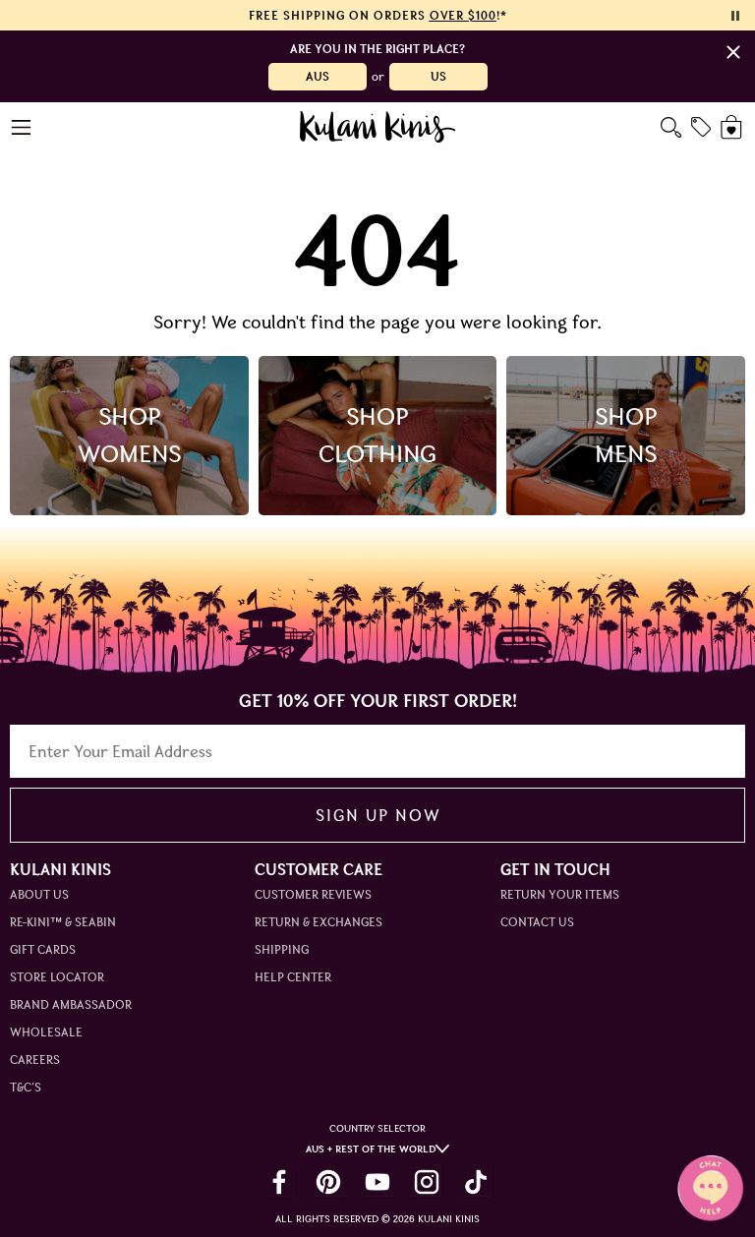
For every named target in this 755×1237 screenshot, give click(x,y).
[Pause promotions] (735, 16)
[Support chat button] (710, 1187)
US (438, 76)
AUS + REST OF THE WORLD (371, 1149)
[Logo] (378, 127)
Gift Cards (43, 949)
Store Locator (57, 977)
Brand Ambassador (71, 1004)
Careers (35, 1059)
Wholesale (46, 1032)
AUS (317, 76)
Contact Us (537, 921)
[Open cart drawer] (733, 127)
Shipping (282, 949)
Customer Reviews (313, 894)
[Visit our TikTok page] (476, 1182)
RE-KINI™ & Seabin (63, 921)
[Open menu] (22, 127)
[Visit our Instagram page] (426, 1182)
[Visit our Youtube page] (377, 1182)
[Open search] (671, 127)
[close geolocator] (733, 52)
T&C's (25, 1087)
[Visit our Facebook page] (279, 1182)
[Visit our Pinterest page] (328, 1182)
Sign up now (378, 815)
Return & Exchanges (318, 921)
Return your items (559, 894)
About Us (39, 894)
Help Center (293, 977)
